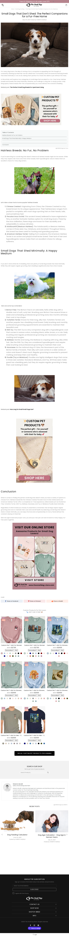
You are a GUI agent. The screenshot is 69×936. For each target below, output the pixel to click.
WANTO (65, 804)
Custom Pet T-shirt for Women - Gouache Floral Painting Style (34, 690)
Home (12, 9)
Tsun (67, 148)
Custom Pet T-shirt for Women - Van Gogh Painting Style (57, 645)
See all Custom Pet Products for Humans (34, 753)
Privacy (26, 893)
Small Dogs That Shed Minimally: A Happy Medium (16, 138)
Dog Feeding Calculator (17, 835)
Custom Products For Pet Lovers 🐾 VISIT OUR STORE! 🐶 (34, 611)
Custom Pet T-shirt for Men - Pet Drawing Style (11, 735)
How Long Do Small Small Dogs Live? (22, 409)
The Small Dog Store (34, 5)
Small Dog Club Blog (19, 9)
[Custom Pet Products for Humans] (31, 109)
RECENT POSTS (34, 806)
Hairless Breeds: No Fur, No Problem (12, 135)
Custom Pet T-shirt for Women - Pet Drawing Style (11, 690)
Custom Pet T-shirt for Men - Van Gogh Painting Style (34, 735)
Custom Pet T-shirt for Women (11, 645)
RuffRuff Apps (60, 148)
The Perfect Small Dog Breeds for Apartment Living (27, 87)
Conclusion (5, 145)
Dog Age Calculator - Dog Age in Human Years (52, 836)
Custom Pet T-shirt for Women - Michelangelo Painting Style (57, 690)
